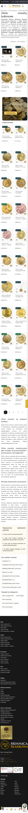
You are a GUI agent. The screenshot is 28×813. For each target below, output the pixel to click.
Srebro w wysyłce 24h (6, 637)
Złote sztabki (19, 595)
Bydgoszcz (3, 783)
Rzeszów (17, 786)
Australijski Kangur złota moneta (10, 583)
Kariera (2, 691)
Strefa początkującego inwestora (8, 682)
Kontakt (17, 1)
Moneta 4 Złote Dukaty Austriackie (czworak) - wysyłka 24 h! (6, 321)
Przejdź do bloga (10, 113)
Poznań (16, 785)
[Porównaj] (3, 57)
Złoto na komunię (4, 659)
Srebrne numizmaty (5, 642)
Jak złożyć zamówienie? (6, 713)
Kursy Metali (3, 702)
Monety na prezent (5, 654)
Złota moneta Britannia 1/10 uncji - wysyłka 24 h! (20, 166)
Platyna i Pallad (4, 668)
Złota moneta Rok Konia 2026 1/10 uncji (6, 218)
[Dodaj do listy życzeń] (3, 54)
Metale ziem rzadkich (5, 700)
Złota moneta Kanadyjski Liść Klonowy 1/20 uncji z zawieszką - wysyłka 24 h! (20, 295)
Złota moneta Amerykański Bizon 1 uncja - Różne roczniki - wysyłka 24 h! (7, 136)
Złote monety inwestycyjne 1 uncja (11, 587)
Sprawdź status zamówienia (7, 715)
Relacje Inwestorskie (5, 695)
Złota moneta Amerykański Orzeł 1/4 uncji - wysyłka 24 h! (20, 269)
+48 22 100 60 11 (9, 759)
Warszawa (17, 790)
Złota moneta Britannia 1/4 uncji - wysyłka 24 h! (20, 244)
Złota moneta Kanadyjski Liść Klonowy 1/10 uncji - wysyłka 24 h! (6, 166)
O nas (12, 1)
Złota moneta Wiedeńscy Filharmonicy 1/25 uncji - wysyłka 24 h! (20, 60)
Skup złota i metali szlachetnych (8, 697)
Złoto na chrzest (4, 661)
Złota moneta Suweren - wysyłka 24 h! (6, 244)
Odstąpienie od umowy (6, 720)
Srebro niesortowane (5, 644)
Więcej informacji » (5, 763)
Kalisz (2, 788)
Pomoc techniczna (5, 722)
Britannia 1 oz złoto (7, 572)
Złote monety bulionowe (6, 625)
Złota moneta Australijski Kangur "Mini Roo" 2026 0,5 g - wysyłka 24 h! (6, 60)
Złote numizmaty (6, 599)
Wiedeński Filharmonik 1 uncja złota (11, 568)
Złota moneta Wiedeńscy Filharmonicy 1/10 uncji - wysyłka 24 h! (20, 86)
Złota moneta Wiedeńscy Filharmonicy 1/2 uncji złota (21, 347)
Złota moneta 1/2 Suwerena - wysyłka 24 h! (20, 218)
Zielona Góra (17, 793)
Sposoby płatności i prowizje (7, 717)
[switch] (24, 811)
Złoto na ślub (3, 657)
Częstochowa (4, 785)
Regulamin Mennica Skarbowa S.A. (8, 710)
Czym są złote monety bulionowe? (13, 534)
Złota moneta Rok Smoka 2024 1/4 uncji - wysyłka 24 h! (6, 295)
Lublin (16, 783)
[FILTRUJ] (27, 406)
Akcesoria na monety (5, 670)
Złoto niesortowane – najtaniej (10, 603)
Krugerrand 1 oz (6, 561)
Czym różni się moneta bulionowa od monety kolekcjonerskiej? (14, 544)
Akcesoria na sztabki (5, 672)
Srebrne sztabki (4, 640)
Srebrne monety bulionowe (7, 638)
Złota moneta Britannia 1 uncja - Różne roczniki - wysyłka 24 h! (19, 136)
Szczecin (17, 788)
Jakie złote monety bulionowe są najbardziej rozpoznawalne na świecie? (14, 538)
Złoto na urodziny (5, 662)
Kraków (2, 793)
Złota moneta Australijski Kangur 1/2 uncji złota (6, 399)
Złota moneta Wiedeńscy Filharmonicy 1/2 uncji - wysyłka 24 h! (21, 399)
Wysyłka (2, 719)
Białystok (3, 781)
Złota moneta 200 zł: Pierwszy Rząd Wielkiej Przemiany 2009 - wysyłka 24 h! (20, 321)
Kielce (2, 792)
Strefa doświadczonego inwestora (8, 683)
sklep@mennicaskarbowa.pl (10, 761)
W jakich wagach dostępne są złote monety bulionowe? (14, 549)
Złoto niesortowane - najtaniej (7, 631)
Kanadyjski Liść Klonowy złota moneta (12, 564)
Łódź (16, 781)
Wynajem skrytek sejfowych (7, 698)
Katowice (3, 790)
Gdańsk (2, 786)
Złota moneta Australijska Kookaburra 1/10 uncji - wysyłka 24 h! (20, 192)
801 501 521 (6, 1)
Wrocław (17, 792)
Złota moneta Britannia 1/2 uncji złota (5, 373)
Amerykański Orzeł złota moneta (11, 576)
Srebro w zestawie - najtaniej (7, 646)
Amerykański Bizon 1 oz (8, 579)
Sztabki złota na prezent (6, 655)
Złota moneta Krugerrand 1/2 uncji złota (20, 373)
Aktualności (22, 1)
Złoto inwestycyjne (7, 607)
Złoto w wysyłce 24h (7, 595)
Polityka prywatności (5, 711)
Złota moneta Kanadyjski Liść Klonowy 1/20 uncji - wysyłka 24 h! (6, 86)
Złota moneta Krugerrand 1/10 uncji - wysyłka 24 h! (6, 192)
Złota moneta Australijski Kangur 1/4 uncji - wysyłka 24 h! (6, 269)
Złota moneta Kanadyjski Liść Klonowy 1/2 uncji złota (6, 347)
